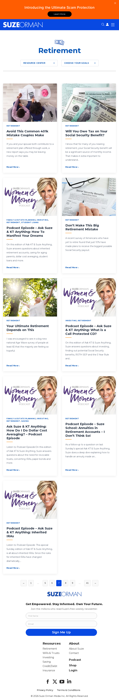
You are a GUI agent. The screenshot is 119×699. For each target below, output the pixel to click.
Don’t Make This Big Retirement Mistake (82, 227)
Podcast (75, 660)
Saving (25, 421)
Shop (72, 665)
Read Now (13, 167)
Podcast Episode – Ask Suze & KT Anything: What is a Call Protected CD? (88, 330)
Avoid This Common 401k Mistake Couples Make (27, 133)
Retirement (13, 126)
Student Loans (30, 222)
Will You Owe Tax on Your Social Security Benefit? (86, 133)
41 (87, 583)
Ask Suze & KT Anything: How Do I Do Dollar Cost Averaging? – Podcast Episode (27, 432)
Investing (42, 220)
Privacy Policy (45, 690)
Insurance (49, 670)
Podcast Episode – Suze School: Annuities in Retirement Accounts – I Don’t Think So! (85, 430)
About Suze (76, 648)
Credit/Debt (50, 666)
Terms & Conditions (68, 690)
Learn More (59, 14)
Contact (74, 653)
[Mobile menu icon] (113, 24)
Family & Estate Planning (21, 220)
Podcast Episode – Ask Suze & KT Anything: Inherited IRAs (30, 532)
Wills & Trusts (51, 653)
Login (73, 670)
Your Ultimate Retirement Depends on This (28, 328)
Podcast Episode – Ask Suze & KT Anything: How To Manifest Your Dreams (30, 232)
